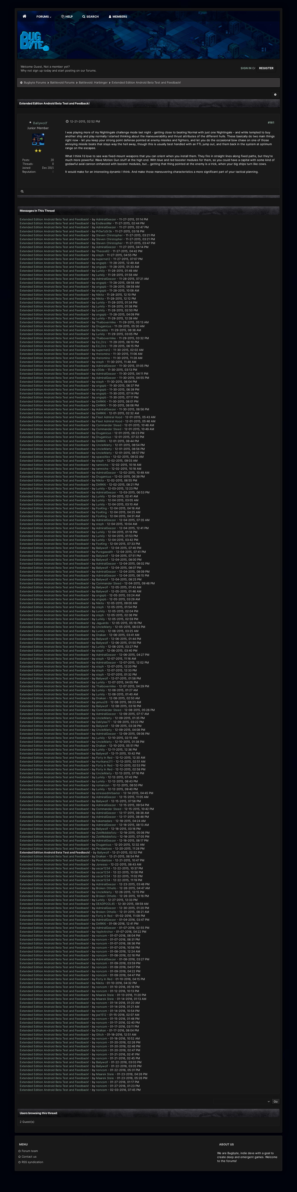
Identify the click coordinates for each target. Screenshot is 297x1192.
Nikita (100, 294)
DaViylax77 (103, 722)
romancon (103, 785)
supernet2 (103, 259)
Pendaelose (104, 848)
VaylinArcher (104, 931)
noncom (101, 935)
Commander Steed (108, 425)
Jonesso (102, 864)
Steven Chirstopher (109, 235)
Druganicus (103, 326)
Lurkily (100, 270)
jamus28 (101, 702)
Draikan (101, 635)
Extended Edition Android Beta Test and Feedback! (54, 219)
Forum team (29, 1151)
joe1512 (101, 1014)
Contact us (29, 1156)
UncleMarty (104, 445)
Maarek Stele (105, 995)
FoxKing (101, 508)
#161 (271, 122)
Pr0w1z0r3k (104, 231)
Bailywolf (40, 123)
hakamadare (104, 821)
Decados (102, 330)
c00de (100, 369)
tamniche (102, 464)
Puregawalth (104, 551)
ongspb (101, 263)
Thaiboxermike (106, 322)
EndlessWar (104, 223)
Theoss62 (103, 251)
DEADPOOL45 (105, 903)
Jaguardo (102, 623)
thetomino (103, 353)
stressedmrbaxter (108, 793)
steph (100, 255)
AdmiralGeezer (106, 219)
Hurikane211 (104, 761)
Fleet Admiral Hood (109, 417)
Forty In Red (104, 757)
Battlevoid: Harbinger (93, 82)
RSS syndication (32, 1162)
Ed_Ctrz (101, 342)
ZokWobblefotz (106, 832)
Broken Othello (106, 888)
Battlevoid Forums (62, 82)
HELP (69, 16)
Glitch (100, 1034)
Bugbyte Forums (35, 82)
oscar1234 (103, 868)
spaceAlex (103, 456)
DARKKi (101, 401)
